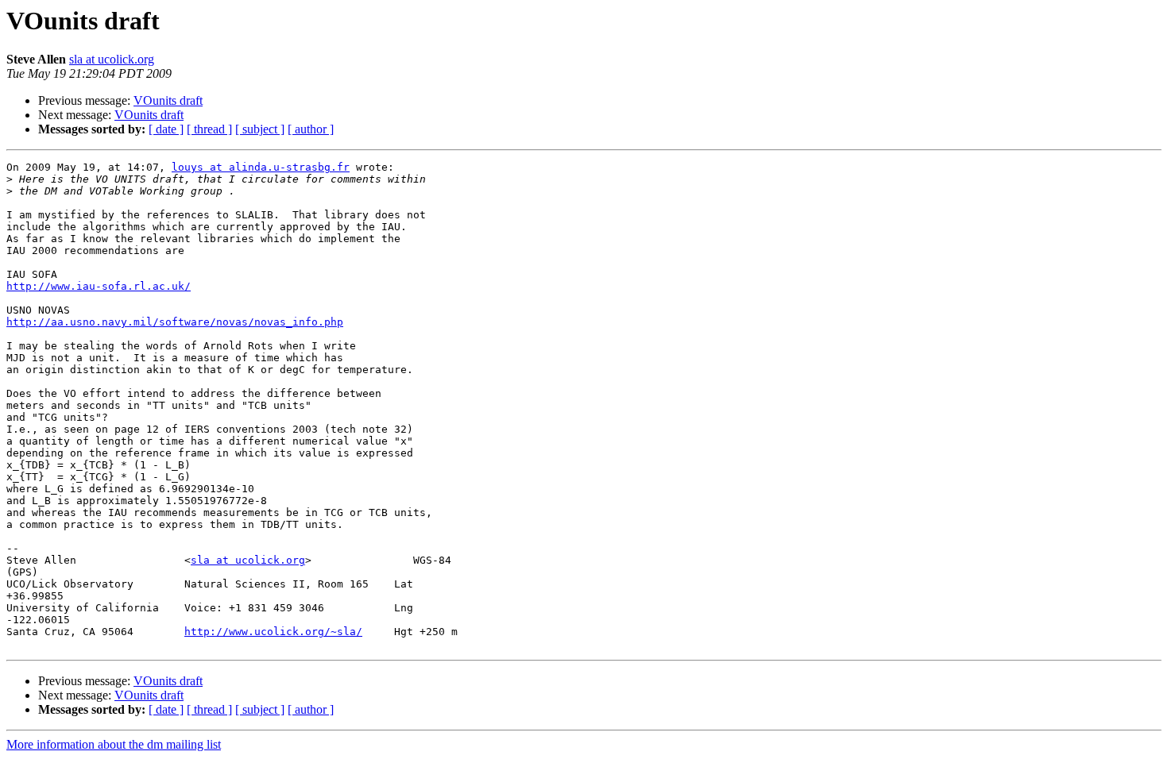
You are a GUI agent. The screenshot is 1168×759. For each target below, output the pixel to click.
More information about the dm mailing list (113, 744)
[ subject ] (259, 129)
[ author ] (311, 129)
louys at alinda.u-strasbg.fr (261, 167)
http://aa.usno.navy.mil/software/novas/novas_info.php (174, 322)
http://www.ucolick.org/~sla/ (273, 632)
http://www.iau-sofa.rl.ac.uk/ (98, 286)
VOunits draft (168, 100)
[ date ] (166, 129)
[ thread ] (209, 129)
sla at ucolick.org (111, 59)
